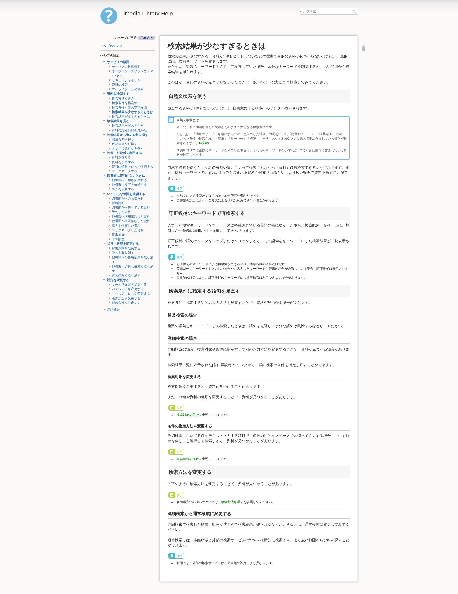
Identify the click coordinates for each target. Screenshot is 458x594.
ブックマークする (124, 171)
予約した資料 (121, 212)
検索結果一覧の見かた (128, 125)
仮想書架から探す (124, 144)
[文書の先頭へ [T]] (363, 47)
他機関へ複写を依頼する (129, 185)
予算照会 (118, 239)
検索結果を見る (118, 121)
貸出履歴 (118, 235)
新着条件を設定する (126, 303)
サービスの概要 (118, 62)
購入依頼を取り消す (126, 275)
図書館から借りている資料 (131, 207)
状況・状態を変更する (123, 244)
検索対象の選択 (188, 415)
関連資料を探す (123, 139)
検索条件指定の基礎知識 (129, 107)
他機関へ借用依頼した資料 (131, 216)
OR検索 (202, 143)
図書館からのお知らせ (128, 198)
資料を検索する (118, 94)
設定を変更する (118, 280)
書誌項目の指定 (188, 459)
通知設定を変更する (126, 298)
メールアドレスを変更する (131, 294)
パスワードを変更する (128, 289)
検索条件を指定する (126, 103)
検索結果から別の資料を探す (127, 135)
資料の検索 (120, 85)
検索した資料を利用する (124, 153)
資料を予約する (123, 162)
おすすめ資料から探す (128, 148)
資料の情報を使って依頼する (132, 167)
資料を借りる (121, 157)
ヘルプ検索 (355, 11)
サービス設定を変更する (129, 284)
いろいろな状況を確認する (126, 194)
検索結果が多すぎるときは (131, 116)
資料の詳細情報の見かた (129, 130)
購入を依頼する (123, 189)
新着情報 (118, 203)
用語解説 (113, 310)
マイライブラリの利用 (128, 89)
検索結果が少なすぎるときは (132, 112)
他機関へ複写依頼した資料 (131, 221)
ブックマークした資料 (128, 230)
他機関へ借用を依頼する (129, 180)
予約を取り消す (123, 253)
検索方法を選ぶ (123, 98)
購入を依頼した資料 (126, 226)
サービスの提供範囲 (126, 67)
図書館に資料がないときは (126, 176)
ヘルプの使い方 (111, 45)
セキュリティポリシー (128, 80)
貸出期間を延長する (126, 248)
